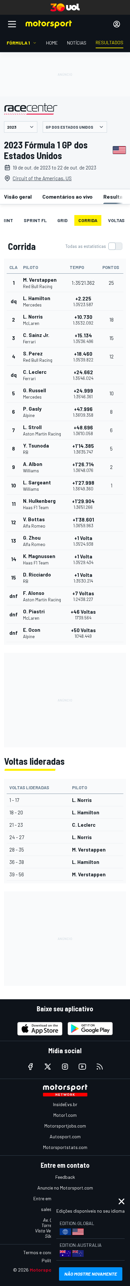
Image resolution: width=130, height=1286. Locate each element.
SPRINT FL (35, 220)
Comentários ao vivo (67, 196)
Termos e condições (43, 1252)
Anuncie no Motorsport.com (65, 1188)
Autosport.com (65, 1136)
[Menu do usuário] (116, 24)
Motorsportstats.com (65, 1147)
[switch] (93, 246)
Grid (62, 220)
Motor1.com (65, 1115)
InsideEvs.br (65, 1104)
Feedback (65, 1177)
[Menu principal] (12, 24)
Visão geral (18, 196)
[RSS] (99, 1066)
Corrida (87, 220)
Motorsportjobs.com (65, 1126)
